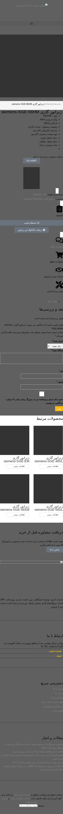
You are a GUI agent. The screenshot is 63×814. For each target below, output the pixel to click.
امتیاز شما (57, 341)
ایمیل (60, 382)
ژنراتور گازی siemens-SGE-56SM (14, 508)
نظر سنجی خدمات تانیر (52, 702)
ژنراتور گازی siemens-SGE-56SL (49, 508)
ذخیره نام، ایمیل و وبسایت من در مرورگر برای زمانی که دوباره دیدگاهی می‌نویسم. (34, 401)
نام (61, 371)
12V (45, 194)
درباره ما (59, 693)
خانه (59, 104)
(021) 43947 (41, 651)
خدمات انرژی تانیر (22, 794)
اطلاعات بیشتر (19, 466)
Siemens (50, 104)
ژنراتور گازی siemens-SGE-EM (16, 459)
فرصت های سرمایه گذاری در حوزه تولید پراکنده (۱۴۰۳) (37, 762)
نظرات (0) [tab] (52, 301)
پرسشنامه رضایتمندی (53, 706)
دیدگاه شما (57, 350)
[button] (31, 23)
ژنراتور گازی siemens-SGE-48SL (39, 199)
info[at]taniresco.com (43, 655)
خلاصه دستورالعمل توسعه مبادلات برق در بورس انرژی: (37, 751)
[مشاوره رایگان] (59, 240)
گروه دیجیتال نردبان (28, 805)
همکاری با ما (57, 697)
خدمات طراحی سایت (20, 798)
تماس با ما (54, 549)
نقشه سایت (57, 710)
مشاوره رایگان (56, 246)
